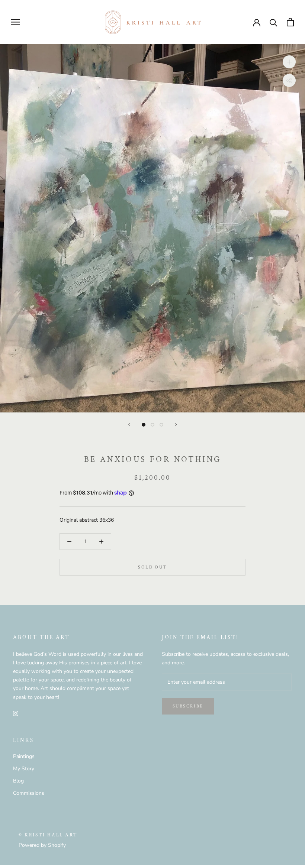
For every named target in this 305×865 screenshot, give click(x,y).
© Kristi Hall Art (48, 835)
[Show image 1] (143, 425)
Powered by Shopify (42, 845)
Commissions (28, 793)
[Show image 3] (161, 425)
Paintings (24, 756)
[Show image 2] (152, 425)
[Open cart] (290, 22)
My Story (23, 768)
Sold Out (152, 567)
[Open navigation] (15, 22)
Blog (18, 780)
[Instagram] (15, 713)
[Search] (273, 22)
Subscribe (188, 706)
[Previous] (129, 424)
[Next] (176, 424)
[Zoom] (289, 61)
